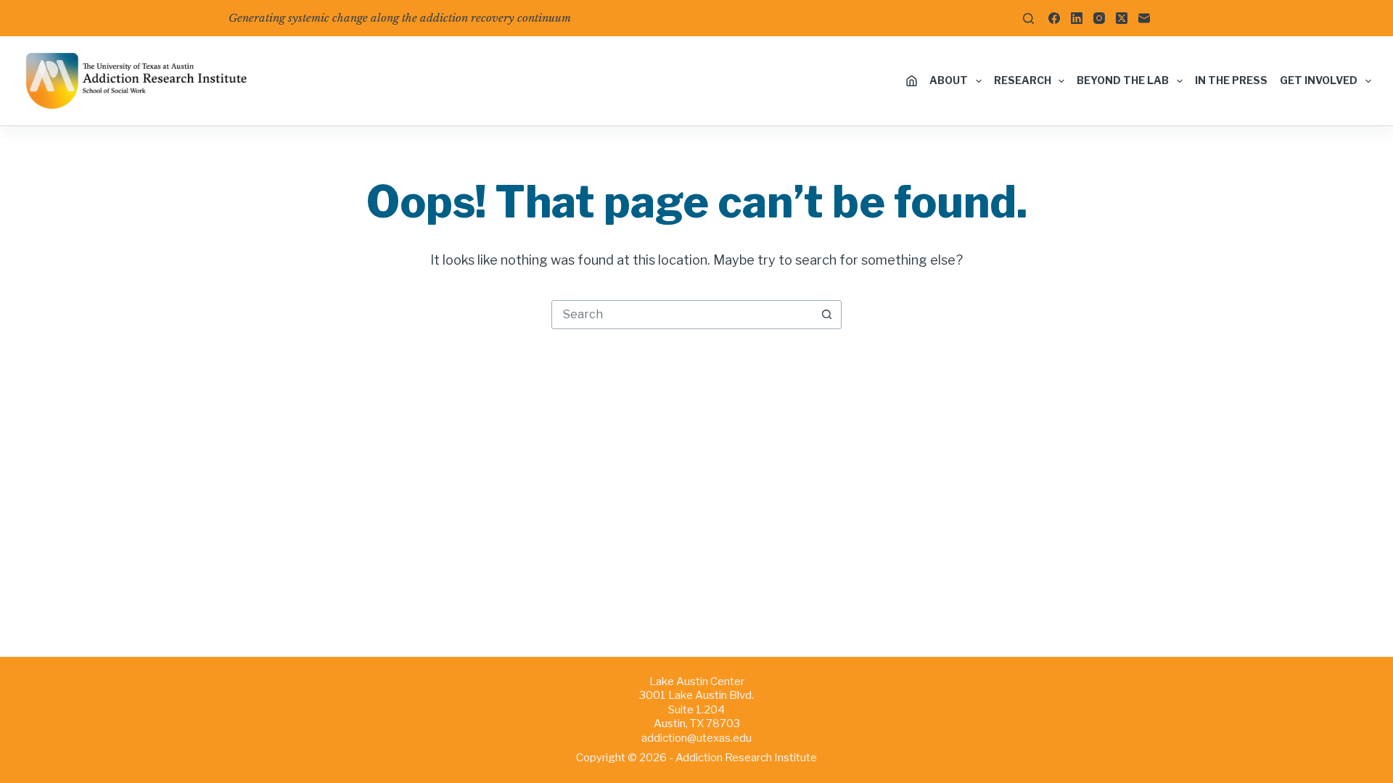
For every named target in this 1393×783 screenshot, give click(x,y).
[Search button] (826, 314)
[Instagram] (1099, 18)
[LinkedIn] (1076, 18)
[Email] (1144, 18)
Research (1022, 80)
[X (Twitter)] (1121, 18)
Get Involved (1318, 80)
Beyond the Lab (1123, 80)
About (948, 80)
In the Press (1231, 80)
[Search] (1028, 18)
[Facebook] (1054, 18)
